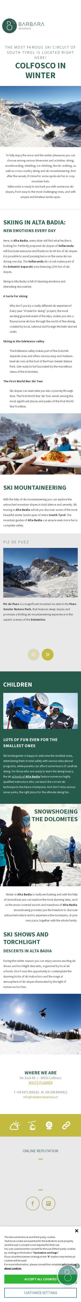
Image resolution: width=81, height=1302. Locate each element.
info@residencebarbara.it (40, 1097)
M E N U (15, 8)
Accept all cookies (40, 1279)
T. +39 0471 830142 (26, 1092)
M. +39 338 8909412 (54, 1092)
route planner (40, 1083)
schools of (26, 776)
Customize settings (40, 1292)
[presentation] (34, 655)
